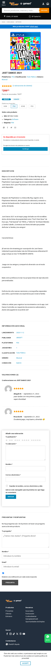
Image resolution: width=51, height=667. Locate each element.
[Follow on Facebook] (7, 634)
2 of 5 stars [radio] (10, 440)
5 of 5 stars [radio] (35, 440)
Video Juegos (10, 22)
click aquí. (34, 26)
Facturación (30, 614)
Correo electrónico (13, 475)
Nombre (9, 464)
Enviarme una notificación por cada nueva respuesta (19, 577)
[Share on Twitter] (11, 127)
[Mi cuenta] (43, 3)
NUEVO (18, 363)
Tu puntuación (11, 437)
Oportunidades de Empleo (35, 622)
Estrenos (9, 616)
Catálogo (25, 149)
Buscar (44, 10)
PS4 (13, 77)
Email (4, 562)
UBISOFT (19, 338)
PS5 (32, 106)
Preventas (9, 611)
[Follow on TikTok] (14, 634)
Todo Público (31, 77)
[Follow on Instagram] (10, 634)
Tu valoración (11, 444)
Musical (4, 79)
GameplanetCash (32, 619)
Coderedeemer (31, 616)
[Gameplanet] (20, 3)
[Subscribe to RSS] (20, 634)
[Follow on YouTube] (24, 634)
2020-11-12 (20, 333)
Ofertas (8, 614)
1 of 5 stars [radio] (6, 440)
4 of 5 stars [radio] (25, 440)
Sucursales (30, 611)
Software (18, 22)
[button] (47, 3)
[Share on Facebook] (7, 127)
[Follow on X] (17, 634)
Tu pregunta (7, 531)
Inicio (3, 22)
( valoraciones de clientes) (22, 86)
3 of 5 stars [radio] (16, 440)
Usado (16, 99)
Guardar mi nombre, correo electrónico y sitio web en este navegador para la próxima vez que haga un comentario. (25, 489)
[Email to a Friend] (15, 127)
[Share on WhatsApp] (3, 127)
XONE (23, 106)
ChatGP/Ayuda (13, 644)
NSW (5, 106)
